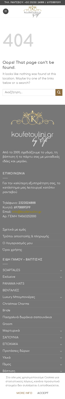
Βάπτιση (9, 371)
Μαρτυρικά (11, 330)
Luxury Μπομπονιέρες (19, 297)
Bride (6, 310)
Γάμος (7, 364)
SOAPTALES (11, 270)
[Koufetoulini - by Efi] (32, 11)
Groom (7, 324)
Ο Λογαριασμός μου (18, 243)
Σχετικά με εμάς (14, 229)
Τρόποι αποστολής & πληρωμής (26, 236)
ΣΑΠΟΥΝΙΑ (11, 337)
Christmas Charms (16, 303)
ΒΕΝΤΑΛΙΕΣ (11, 290)
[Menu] (5, 11)
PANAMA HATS (13, 283)
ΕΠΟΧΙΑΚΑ (11, 344)
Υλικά (7, 357)
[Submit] (58, 92)
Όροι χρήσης (12, 249)
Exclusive (9, 276)
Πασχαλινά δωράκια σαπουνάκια (27, 317)
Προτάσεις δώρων (16, 350)
